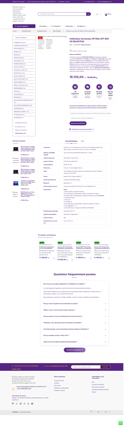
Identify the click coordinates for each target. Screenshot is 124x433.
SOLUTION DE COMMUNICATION (23, 101)
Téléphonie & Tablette (21, 111)
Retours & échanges (19, 1)
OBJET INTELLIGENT (21, 79)
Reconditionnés (19, 94)
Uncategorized (18, 117)
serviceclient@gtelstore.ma (104, 1)
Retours (94, 392)
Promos (17, 91)
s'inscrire (105, 367)
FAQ (93, 382)
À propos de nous (59, 380)
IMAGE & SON (19, 57)
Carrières (56, 383)
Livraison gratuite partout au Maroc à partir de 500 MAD (41, 1)
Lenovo (85, 244)
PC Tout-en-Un (20, 126)
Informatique (43, 26)
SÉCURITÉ (18, 97)
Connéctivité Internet (20, 45)
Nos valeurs (57, 385)
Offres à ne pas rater (21, 85)
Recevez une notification (78, 123)
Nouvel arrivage (19, 76)
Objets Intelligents (20, 82)
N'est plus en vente (20, 70)
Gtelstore (16, 412)
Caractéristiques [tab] (71, 141)
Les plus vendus (19, 67)
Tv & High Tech (19, 114)
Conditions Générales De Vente (100, 389)
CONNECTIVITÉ (19, 42)
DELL (40, 244)
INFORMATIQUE (26, 31)
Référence (72, 54)
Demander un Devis (64, 1)
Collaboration (69, 26)
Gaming (17, 54)
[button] (65, 37)
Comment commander (98, 384)
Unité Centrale (57, 31)
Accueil (15, 31)
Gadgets (17, 51)
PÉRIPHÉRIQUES (19, 88)
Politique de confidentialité (61, 388)
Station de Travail (21, 130)
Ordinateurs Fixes (42, 31)
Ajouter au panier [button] (53, 258)
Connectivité (56, 26)
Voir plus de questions (73, 350)
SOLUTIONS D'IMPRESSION (23, 105)
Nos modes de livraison (98, 387)
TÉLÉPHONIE (19, 108)
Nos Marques (81, 26)
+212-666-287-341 (89, 1)
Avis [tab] (82, 141)
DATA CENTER (19, 48)
